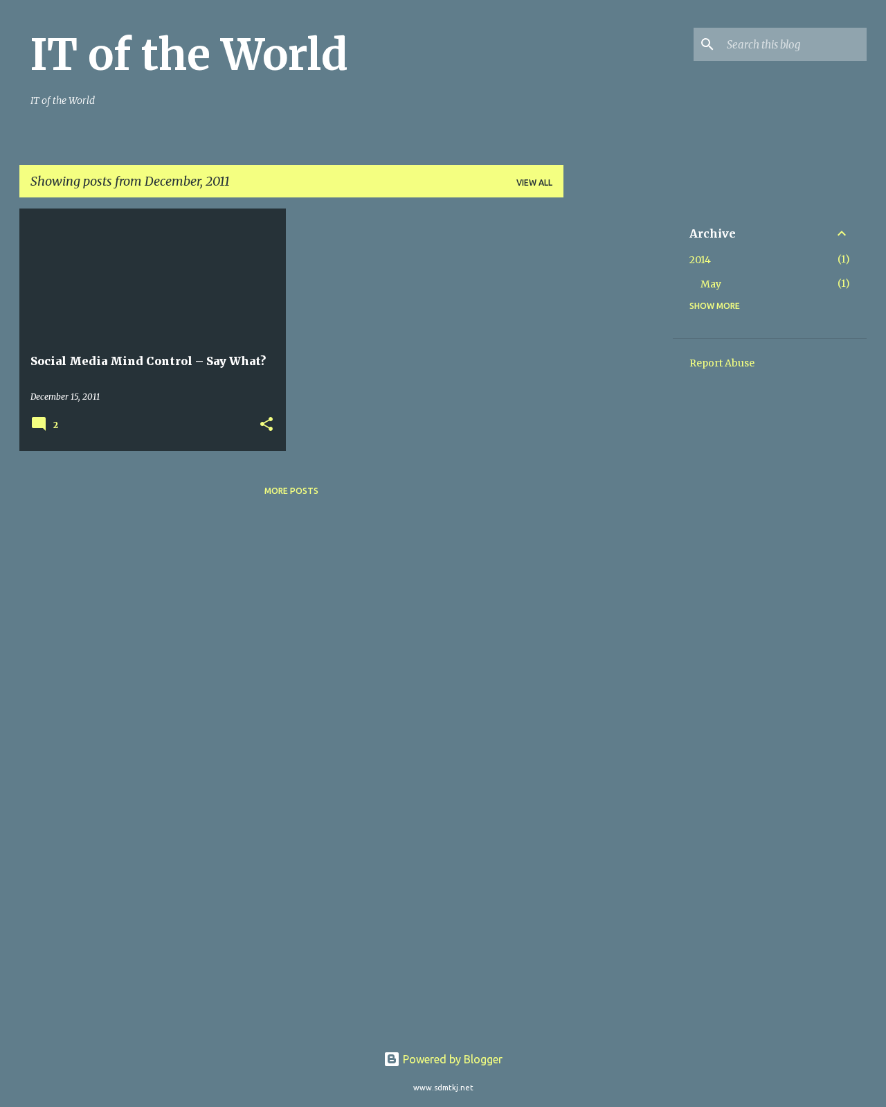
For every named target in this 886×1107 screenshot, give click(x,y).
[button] (266, 425)
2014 (700, 260)
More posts (291, 490)
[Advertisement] (618, 416)
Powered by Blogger (451, 1059)
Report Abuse (721, 363)
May (710, 284)
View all (534, 182)
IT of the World (189, 55)
